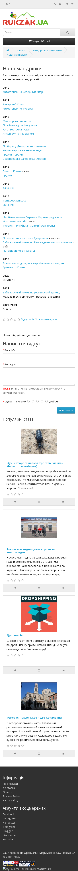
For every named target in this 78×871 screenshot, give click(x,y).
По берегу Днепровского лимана (24, 146)
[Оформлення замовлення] (72, 4)
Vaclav (56, 852)
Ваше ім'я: (10, 350)
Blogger (8, 831)
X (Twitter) (9, 822)
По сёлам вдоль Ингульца (20, 125)
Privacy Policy (11, 796)
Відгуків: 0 (27, 319)
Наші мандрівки (17, 54)
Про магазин (11, 783)
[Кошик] (67, 4)
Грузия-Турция (13, 154)
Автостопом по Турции (18, 108)
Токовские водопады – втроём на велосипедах (33, 263)
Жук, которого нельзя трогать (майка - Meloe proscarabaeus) (35, 464)
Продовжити (66, 410)
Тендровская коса (14, 200)
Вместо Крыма (12, 171)
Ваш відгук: (10, 364)
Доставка (9, 788)
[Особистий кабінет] (61, 4)
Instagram (9, 818)
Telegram (9, 826)
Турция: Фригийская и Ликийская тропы (29, 225)
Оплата (7, 792)
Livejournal (9, 835)
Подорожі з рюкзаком (47, 50)
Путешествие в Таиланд (19, 250)
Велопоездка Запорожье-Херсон (24, 158)
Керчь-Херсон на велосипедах (23, 150)
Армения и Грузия (14, 267)
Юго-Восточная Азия (16, 129)
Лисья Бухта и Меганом (18, 133)
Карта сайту (10, 800)
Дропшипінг (15, 635)
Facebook (9, 814)
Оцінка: (9, 401)
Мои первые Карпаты (17, 121)
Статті (21, 50)
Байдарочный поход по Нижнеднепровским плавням (37, 242)
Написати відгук (46, 319)
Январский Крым (13, 104)
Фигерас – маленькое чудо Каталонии (34, 717)
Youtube (8, 839)
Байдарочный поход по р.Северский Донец (31, 292)
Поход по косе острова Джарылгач (25, 238)
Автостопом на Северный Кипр (23, 92)
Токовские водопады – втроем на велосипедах (31, 550)
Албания (8, 188)
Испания (8, 204)
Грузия (7, 175)
